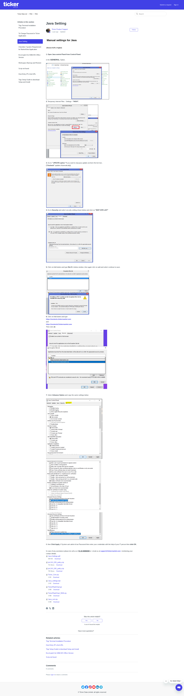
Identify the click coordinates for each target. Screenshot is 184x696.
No (97, 620)
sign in (53, 674)
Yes (86, 620)
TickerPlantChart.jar (55, 587)
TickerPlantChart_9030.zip (57, 593)
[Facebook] (47, 608)
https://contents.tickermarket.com (58, 319)
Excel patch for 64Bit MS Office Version (29, 56)
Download (58, 559)
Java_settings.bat (54, 581)
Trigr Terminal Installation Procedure (27, 27)
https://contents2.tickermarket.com (59, 324)
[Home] (11, 5)
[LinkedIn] (53, 608)
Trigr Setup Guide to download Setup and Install (29, 81)
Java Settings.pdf (54, 556)
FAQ (30, 14)
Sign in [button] (176, 5)
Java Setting (23, 41)
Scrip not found (24, 68)
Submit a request (165, 5)
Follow (134, 29)
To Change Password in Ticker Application (29, 35)
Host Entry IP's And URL (27, 74)
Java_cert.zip (53, 599)
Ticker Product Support (60, 29)
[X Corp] (50, 608)
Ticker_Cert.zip (53, 575)
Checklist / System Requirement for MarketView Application (30, 48)
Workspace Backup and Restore (30, 63)
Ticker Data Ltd (22, 14)
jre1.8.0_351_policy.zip (56, 562)
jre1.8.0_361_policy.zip (56, 568)
